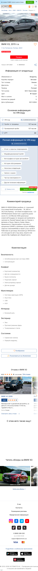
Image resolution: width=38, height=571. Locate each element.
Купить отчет (30, 189)
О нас (19, 504)
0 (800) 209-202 (19, 533)
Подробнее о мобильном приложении (19, 549)
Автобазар (4, 10)
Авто (10, 10)
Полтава (25, 10)
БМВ (14, 10)
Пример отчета (11, 189)
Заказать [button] (30, 2)
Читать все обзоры (18, 489)
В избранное (19, 351)
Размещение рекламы (19, 511)
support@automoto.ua (19, 538)
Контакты (19, 508)
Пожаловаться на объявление (20, 356)
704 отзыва (26, 374)
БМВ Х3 (19, 10)
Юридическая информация (19, 515)
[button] (36, 6)
